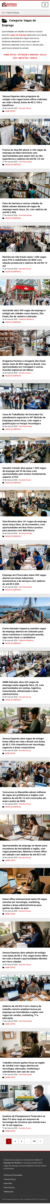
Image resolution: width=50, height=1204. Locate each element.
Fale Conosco (9, 1187)
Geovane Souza (25, 108)
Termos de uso (10, 1179)
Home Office (10, 111)
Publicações (8, 1192)
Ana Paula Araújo (25, 162)
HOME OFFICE (10, 55)
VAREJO (33, 58)
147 (34, 1141)
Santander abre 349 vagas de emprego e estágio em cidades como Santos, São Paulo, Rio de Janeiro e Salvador (24, 313)
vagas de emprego (18, 35)
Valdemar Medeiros (26, 319)
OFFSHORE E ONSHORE (28, 55)
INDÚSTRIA (23, 58)
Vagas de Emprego (13, 165)
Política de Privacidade (13, 1175)
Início (3, 13)
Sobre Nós (8, 1183)
